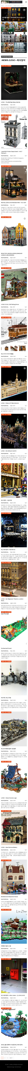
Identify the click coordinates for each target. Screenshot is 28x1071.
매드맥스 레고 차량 (6, 697)
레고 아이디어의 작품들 (7, 353)
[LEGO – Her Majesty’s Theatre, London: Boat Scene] (14, 579)
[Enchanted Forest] (14, 628)
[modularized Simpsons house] (14, 877)
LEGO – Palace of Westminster (10, 403)
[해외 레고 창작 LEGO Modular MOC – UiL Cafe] (14, 182)
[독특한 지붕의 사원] (14, 926)
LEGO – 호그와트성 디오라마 (8, 451)
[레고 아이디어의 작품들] (14, 334)
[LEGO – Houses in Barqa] (7, 47)
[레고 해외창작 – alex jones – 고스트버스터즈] (14, 975)
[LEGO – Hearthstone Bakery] (14, 827)
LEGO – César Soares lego (9, 798)
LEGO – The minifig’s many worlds (10, 102)
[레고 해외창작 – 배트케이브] (14, 529)
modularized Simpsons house (9, 896)
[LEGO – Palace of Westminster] (14, 383)
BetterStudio (18, 1067)
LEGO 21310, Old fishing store (10, 304)
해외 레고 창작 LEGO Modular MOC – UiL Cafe (13, 202)
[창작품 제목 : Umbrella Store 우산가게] (14, 14)
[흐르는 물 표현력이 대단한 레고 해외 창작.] (14, 1025)
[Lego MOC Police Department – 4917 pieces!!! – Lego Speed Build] (14, 131)
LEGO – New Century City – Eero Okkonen (20, 39)
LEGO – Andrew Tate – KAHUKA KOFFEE (6, 39)
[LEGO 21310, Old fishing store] (14, 284)
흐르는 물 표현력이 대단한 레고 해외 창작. (12, 1044)
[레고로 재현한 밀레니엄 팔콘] (14, 729)
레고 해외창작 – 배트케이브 (8, 549)
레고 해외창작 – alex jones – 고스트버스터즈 (13, 995)
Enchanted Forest (6, 648)
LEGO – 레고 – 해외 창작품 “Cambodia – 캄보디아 (7, 29)
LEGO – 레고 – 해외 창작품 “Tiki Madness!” (20, 29)
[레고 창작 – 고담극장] (14, 480)
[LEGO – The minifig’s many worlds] (14, 82)
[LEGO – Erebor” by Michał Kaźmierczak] (20, 47)
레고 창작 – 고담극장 (6, 500)
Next (11, 1058)
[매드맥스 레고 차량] (14, 678)
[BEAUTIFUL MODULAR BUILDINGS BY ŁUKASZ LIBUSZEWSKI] (14, 233)
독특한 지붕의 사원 (6, 946)
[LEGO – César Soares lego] (14, 778)
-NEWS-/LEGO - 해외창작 (6, 8)
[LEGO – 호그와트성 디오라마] (14, 431)
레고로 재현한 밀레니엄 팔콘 (8, 748)
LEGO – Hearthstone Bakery (9, 847)
